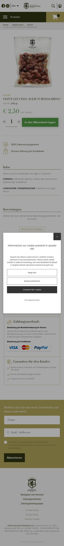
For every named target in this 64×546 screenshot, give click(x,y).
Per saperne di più (32, 300)
